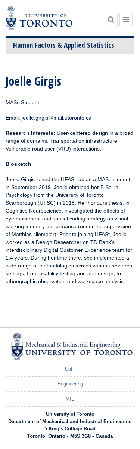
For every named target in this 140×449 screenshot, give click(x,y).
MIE (70, 399)
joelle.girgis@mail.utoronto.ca (56, 118)
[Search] (111, 20)
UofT (70, 369)
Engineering (70, 384)
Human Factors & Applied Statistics (63, 45)
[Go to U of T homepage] (39, 18)
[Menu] (126, 20)
